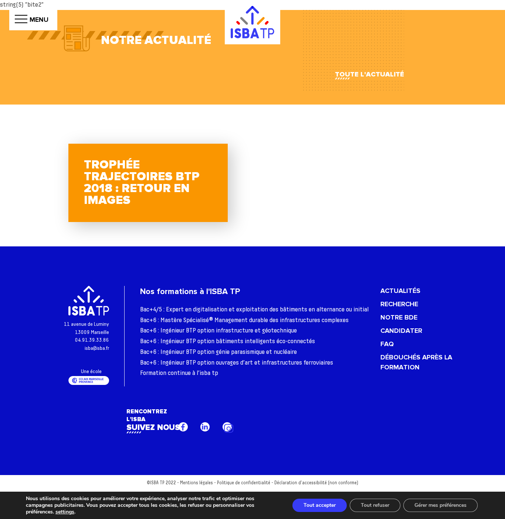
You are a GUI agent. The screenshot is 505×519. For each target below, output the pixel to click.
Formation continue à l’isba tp (179, 373)
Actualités (400, 291)
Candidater (401, 331)
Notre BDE (398, 317)
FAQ (387, 344)
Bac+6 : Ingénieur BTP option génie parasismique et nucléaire (218, 352)
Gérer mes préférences (440, 505)
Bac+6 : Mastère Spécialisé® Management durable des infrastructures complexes (244, 320)
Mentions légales (196, 483)
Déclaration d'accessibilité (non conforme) (316, 483)
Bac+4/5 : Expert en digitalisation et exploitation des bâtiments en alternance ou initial (254, 309)
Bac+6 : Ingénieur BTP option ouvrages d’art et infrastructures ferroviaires (236, 362)
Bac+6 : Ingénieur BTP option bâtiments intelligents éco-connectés (227, 341)
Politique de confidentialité (243, 483)
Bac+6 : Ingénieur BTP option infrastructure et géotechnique (218, 330)
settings (64, 512)
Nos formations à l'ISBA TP (190, 292)
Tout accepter (320, 505)
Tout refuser (375, 505)
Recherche (399, 304)
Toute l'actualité (369, 74)
